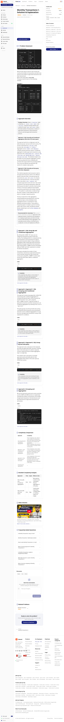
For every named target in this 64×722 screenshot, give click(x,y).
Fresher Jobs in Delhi (30, 686)
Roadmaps (27, 654)
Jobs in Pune (42, 677)
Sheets (46, 1)
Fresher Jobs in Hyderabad (32, 684)
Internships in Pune (54, 693)
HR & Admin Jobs (58, 659)
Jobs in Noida (18, 679)
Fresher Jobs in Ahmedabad (32, 688)
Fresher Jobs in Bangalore (21, 684)
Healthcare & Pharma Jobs (45, 703)
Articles (36, 651)
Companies (41, 1)
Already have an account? (7, 7)
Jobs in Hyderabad (28, 677)
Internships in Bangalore (21, 693)
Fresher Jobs (27, 652)
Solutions (23, 5)
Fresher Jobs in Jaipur (43, 688)
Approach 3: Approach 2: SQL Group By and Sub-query (53, 31)
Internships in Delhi (30, 695)
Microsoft (52, 17)
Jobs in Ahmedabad (41, 679)
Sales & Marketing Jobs (20, 703)
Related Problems (49, 42)
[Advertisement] (29, 28)
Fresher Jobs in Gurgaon (51, 686)
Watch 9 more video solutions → (24, 523)
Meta (55, 17)
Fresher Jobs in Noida (40, 686)
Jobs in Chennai (36, 677)
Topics (35, 1)
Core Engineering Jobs (28, 702)
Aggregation (20, 209)
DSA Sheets (47, 643)
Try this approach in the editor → (22, 283)
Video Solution (49, 36)
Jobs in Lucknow (56, 679)
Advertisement (38, 669)
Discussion (48, 40)
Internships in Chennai (43, 693)
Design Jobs (57, 661)
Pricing (36, 643)
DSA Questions (48, 641)
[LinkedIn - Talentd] (21, 650)
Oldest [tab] (26, 573)
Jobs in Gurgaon (25, 679)
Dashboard (24, 1)
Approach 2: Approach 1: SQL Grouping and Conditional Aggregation (53, 29)
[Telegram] (23, 650)
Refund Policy (48, 660)
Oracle (58, 17)
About (36, 667)
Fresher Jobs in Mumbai (21, 686)
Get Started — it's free (7, 4)
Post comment (37, 596)
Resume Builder (28, 643)
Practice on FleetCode (28, 622)
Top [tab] (22, 573)
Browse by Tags (38, 657)
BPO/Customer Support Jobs (50, 702)
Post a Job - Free (38, 641)
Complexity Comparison (51, 35)
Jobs (26, 648)
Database (24, 15)
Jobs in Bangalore (19, 677)
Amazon (47, 17)
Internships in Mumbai (20, 695)
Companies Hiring (39, 659)
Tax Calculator (28, 656)
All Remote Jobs (19, 711)
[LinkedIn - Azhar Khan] (19, 650)
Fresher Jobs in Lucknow (54, 688)
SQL (32, 208)
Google (47, 19)
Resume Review (28, 641)
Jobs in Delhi (56, 677)
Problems (30, 1)
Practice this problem (23, 39)
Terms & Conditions (58, 718)
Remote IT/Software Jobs (28, 711)
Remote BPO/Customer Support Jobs (41, 711)
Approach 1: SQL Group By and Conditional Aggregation (53, 27)
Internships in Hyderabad (32, 693)
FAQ (47, 38)
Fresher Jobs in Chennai (44, 684)
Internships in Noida (40, 695)
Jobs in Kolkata (33, 679)
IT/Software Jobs (58, 643)
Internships (27, 650)
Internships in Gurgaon (50, 695)
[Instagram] (24, 650)
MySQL (19, 405)
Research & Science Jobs (36, 705)
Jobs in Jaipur (49, 679)
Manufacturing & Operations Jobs (23, 705)
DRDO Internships (39, 653)
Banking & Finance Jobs (39, 702)
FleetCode (18, 5)
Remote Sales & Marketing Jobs (22, 712)
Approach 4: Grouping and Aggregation (53, 33)
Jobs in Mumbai (49, 677)
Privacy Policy (47, 655)
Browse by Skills (38, 655)
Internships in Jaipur (32, 696)
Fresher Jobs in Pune (54, 684)
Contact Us (37, 665)
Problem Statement (50, 25)
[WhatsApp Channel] (17, 650)
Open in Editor (53, 49)
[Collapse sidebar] (12, 2)
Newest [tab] (18, 573)
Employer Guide (38, 645)
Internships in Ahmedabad (21, 696)
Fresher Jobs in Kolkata (20, 688)
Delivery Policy (48, 662)
